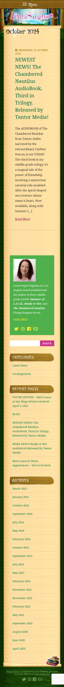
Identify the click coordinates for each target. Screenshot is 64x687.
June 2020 (18, 640)
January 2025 (20, 497)
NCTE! (16, 414)
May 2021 (18, 615)
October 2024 (20, 505)
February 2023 (21, 581)
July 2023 (18, 564)
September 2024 (22, 514)
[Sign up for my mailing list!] (35, 329)
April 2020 (18, 648)
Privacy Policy (13, 671)
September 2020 (22, 623)
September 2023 (22, 556)
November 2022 (22, 598)
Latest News (20, 365)
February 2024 (21, 539)
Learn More (20, 319)
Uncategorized (21, 374)
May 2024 (18, 530)
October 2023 (20, 547)
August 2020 (20, 631)
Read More (22, 219)
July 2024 (18, 522)
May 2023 (18, 572)
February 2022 (21, 606)
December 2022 (22, 589)
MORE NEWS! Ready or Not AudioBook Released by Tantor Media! (32, 448)
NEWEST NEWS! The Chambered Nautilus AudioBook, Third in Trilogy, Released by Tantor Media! (32, 88)
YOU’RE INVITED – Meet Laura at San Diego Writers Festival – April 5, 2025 (31, 401)
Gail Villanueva (42, 674)
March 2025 (19, 488)
